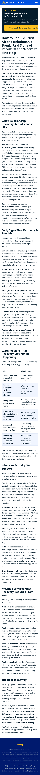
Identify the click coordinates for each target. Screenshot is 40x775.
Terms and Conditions (11, 768)
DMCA (22, 768)
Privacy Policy (30, 766)
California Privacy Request (10, 771)
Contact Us (20, 766)
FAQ (6, 766)
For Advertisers (31, 768)
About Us (12, 766)
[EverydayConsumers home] (13, 2)
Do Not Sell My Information (29, 771)
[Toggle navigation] (36, 2)
